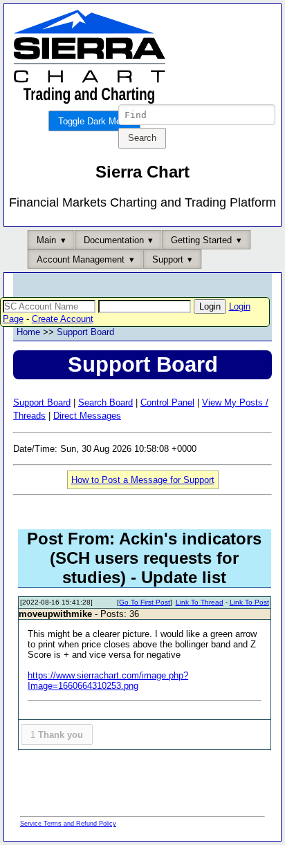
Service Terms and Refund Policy (68, 823)
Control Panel (167, 402)
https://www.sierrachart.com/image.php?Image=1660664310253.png (108, 680)
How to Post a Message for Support (142, 480)
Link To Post (249, 602)
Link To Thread (199, 602)
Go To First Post (144, 602)
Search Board (105, 402)
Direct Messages (87, 415)
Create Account (62, 319)
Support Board (85, 332)
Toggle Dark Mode (94, 121)
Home (28, 332)
